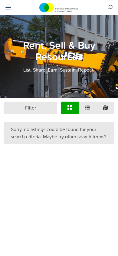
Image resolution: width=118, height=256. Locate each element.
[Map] (105, 108)
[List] (88, 108)
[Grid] (70, 108)
